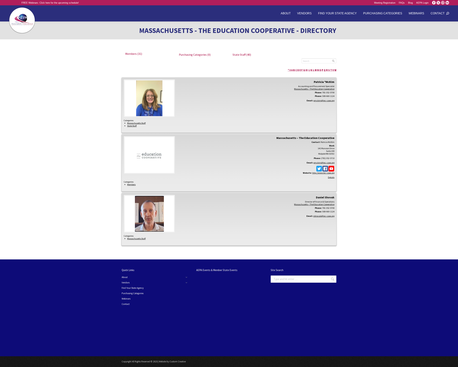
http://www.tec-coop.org (323, 173)
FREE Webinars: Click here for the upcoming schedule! (50, 2)
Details (331, 177)
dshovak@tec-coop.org (323, 216)
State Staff (242, 54)
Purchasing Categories (195, 54)
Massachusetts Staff (136, 123)
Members (133, 53)
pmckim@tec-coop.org (323, 100)
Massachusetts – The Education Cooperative (314, 89)
